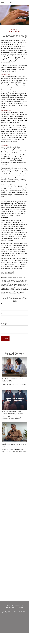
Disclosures (10, 608)
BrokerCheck (8, 612)
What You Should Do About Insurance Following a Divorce (12, 412)
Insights (17, 605)
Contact (21, 608)
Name (3, 304)
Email (2, 314)
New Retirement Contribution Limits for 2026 (12, 380)
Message (4, 324)
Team (8, 605)
